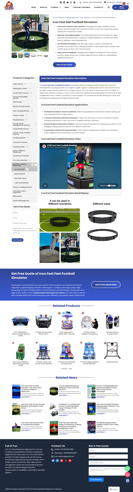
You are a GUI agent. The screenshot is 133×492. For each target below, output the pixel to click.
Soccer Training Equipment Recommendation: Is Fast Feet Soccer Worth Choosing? (107, 389)
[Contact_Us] (127, 480)
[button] (108, 7)
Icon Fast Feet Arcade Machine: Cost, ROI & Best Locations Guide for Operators (31, 389)
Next (70, 369)
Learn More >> (26, 397)
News (67, 7)
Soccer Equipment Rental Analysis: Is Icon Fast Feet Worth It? (69, 388)
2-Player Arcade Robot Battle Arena (43, 333)
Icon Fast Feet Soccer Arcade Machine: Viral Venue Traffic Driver (33, 406)
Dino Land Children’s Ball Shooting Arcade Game (21, 363)
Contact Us (98, 7)
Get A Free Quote (64, 64)
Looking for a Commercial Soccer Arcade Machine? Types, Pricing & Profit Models (69, 407)
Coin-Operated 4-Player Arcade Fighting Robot (20, 334)
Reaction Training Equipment (68, 18)
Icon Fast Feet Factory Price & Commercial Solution (32, 424)
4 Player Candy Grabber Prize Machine (89, 333)
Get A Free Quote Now (106, 284)
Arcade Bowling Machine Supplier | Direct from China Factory (107, 425)
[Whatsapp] (127, 468)
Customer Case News (81, 7)
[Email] (127, 474)
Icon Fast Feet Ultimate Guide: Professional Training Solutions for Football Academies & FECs (70, 425)
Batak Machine (112, 362)
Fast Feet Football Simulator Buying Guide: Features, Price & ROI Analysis (107, 406)
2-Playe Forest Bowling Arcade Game (66, 363)
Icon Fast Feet (85, 18)
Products (54, 7)
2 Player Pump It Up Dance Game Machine (43, 363)
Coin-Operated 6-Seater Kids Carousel (66, 333)
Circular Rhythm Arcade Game (112, 333)
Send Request (17, 240)
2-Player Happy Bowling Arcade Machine (89, 363)
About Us (43, 7)
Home (33, 7)
